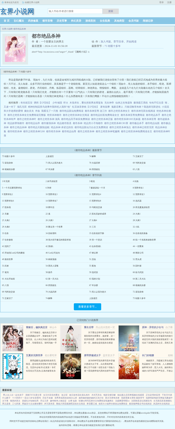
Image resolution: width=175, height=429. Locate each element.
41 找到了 (6, 246)
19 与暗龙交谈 (95, 207)
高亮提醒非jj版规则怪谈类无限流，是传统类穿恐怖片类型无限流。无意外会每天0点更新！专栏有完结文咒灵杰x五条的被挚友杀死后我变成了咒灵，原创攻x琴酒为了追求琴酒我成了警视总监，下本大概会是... (41, 370)
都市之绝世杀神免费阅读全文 (137, 131)
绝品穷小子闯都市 (94, 123)
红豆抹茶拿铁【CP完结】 (85, 107)
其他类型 (119, 20)
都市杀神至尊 (150, 119)
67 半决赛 (50, 169)
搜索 (110, 11)
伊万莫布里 (49, 403)
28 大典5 (136, 220)
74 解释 (92, 156)
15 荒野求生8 (95, 201)
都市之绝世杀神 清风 (49, 119)
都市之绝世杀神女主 (119, 111)
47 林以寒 (93, 253)
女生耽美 (105, 20)
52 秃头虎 (137, 259)
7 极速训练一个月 (97, 188)
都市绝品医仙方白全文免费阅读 (92, 127)
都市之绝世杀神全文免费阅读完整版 (27, 115)
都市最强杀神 (49, 123)
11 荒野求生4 (95, 194)
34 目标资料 (51, 233)
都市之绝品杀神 (19, 127)
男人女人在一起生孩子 (13, 395)
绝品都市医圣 (65, 123)
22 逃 (48, 214)
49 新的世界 (7, 259)
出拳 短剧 (72, 401)
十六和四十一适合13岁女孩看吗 (26, 398)
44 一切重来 (138, 246)
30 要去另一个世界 (54, 227)
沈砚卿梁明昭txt (122, 401)
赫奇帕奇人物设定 (58, 401)
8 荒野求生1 (138, 188)
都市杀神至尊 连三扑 (96, 111)
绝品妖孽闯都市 (17, 123)
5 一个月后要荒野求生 (12, 188)
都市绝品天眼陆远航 (39, 127)
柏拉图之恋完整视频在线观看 (130, 395)
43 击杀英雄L (95, 246)
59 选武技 (93, 272)
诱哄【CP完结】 (42, 102)
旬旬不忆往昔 (156, 102)
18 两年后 (50, 207)
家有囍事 (105, 107)
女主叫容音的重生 (51, 395)
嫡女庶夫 (29, 111)
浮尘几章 (44, 401)
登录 (161, 2)
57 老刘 (5, 272)
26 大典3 (49, 220)
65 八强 (136, 169)
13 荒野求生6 (8, 201)
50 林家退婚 (51, 259)
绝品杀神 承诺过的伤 (63, 127)
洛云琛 (64, 395)
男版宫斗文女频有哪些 (32, 403)
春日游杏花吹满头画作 (79, 395)
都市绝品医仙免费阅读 (72, 111)
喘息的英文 (15, 401)
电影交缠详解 (109, 395)
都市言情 (47, 20)
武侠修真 (33, 20)
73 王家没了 (138, 156)
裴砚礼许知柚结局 (30, 401)
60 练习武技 (138, 272)
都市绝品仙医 (153, 123)
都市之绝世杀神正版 (102, 119)
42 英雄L (49, 246)
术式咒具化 (96, 395)
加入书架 (106, 41)
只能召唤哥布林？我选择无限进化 (142, 107)
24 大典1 (136, 214)
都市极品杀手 (137, 123)
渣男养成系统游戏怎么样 (66, 398)
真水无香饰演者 (112, 398)
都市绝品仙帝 (33, 123)
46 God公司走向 (53, 253)
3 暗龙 (92, 181)
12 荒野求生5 (139, 194)
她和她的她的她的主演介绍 (91, 398)
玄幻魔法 (19, 20)
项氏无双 (22, 107)
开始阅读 (131, 41)
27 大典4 (93, 220)
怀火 (65, 102)
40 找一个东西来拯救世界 (144, 240)
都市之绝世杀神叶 (27, 119)
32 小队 (136, 227)
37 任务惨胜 (7, 240)
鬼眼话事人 (117, 107)
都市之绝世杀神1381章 (117, 123)
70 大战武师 (94, 163)
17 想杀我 (6, 207)
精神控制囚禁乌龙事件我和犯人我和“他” (49, 107)
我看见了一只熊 (49, 111)
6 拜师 (48, 188)
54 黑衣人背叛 (52, 266)
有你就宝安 (26, 102)
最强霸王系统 (140, 102)
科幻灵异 (76, 20)
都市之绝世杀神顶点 (120, 127)
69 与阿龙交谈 (139, 163)
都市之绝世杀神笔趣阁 (108, 131)
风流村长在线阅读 (161, 403)
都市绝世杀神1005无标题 (128, 119)
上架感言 (50, 156)
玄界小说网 (7, 29)
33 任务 (5, 233)
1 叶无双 (6, 181)
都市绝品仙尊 (70, 131)
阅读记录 (148, 20)
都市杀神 (78, 123)
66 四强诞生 (94, 169)
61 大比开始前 (8, 279)
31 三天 (92, 227)
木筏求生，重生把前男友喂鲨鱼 (86, 102)
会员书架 (134, 20)
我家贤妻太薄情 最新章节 (132, 398)
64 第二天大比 (139, 279)
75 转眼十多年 (112, 46)
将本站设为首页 (11, 2)
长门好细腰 (148, 355)
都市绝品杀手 (154, 115)
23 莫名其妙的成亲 (97, 214)
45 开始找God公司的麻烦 (13, 253)
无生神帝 (109, 102)
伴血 (37, 111)
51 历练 (92, 259)
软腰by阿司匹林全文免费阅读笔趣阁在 (96, 401)
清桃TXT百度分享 (33, 395)
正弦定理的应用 (153, 395)
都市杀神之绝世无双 (143, 127)
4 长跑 (135, 181)
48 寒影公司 (138, 253)
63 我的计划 (94, 279)
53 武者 (5, 266)
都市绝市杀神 (54, 131)
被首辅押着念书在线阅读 (140, 403)
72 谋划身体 (7, 163)
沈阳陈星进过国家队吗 (141, 401)
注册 (169, 2)
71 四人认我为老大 (54, 163)
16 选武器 (137, 201)
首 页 (7, 20)
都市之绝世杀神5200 (34, 131)
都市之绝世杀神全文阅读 (77, 115)
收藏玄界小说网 (32, 2)
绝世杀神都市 (55, 115)
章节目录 (118, 41)
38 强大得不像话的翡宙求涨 (58, 240)
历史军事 (62, 20)
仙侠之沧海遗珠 (123, 102)
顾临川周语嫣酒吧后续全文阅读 (70, 403)
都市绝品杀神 (20, 29)
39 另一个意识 (95, 240)
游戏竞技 (90, 20)
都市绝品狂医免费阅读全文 (106, 115)
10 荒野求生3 (51, 194)
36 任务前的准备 (140, 233)
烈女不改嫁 (48, 398)
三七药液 (16, 403)
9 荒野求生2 (7, 194)
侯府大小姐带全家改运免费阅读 (113, 403)
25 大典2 (6, 220)
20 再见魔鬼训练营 (141, 207)
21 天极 (5, 214)
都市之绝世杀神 (87, 131)
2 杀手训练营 (51, 181)
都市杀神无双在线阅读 (144, 111)
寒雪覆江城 (92, 403)
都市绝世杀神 (15, 131)
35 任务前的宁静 (96, 233)
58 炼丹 (49, 272)
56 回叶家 (137, 266)
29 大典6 (6, 227)
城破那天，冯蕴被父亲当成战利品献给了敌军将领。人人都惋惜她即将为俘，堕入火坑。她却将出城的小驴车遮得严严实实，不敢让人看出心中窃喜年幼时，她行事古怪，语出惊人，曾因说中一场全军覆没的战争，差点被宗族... (157, 370)
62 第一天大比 (52, 279)
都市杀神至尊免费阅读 (133, 115)
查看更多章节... (87, 306)
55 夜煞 (92, 266)
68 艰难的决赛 (8, 169)
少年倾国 (57, 102)
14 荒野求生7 (51, 201)
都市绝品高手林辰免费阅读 (76, 119)
